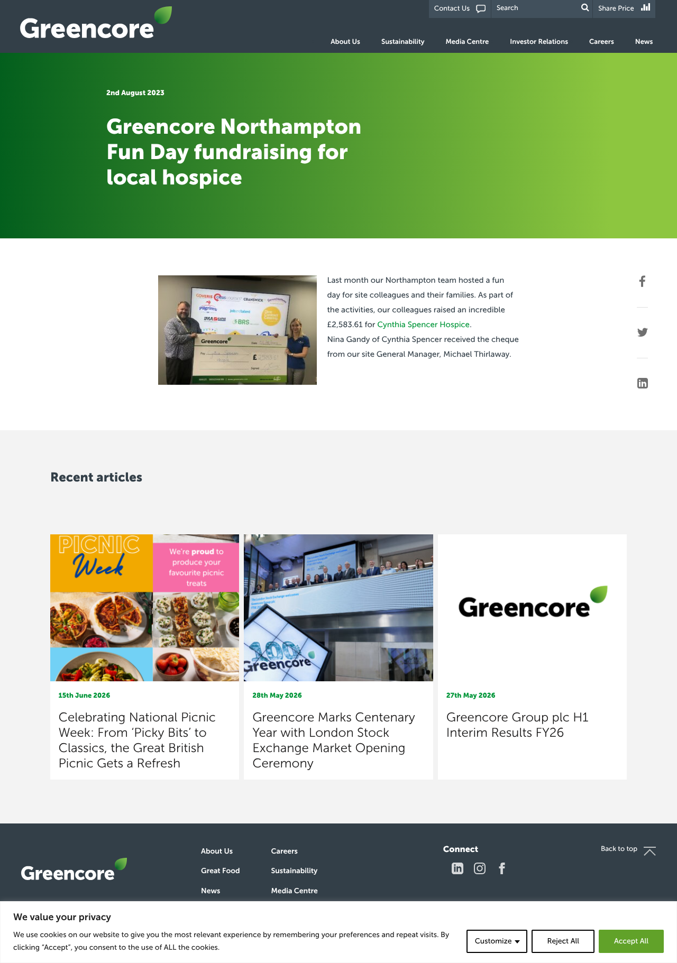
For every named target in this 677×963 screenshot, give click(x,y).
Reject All (563, 941)
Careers (601, 42)
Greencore (96, 22)
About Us (345, 42)
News (644, 42)
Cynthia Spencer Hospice (423, 324)
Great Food (220, 870)
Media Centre (467, 42)
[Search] (585, 7)
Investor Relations (539, 42)
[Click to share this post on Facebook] (642, 281)
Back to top (619, 849)
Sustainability (402, 42)
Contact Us (452, 9)
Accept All (631, 941)
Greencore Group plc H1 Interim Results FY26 (517, 725)
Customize (493, 941)
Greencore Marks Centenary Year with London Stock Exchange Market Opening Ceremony (333, 740)
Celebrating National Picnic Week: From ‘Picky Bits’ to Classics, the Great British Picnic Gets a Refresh (137, 740)
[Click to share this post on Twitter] (642, 332)
